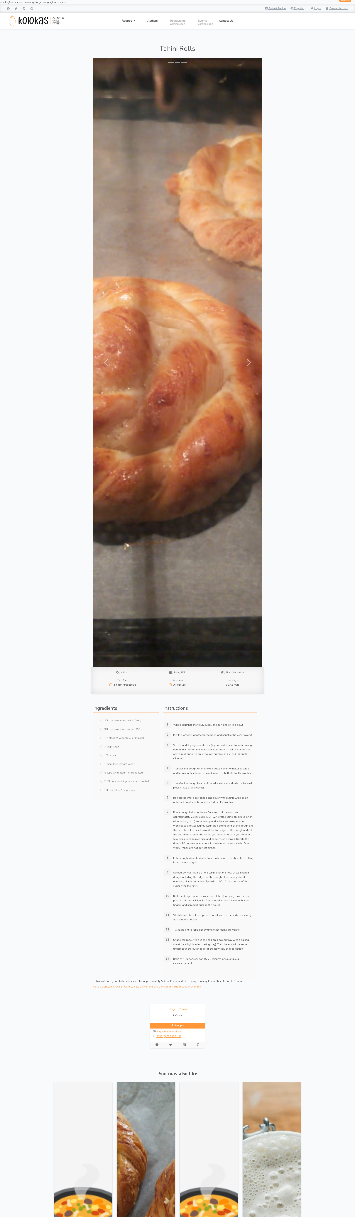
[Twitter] (16, 8)
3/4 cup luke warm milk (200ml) (122, 720)
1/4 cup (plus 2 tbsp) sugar (120, 790)
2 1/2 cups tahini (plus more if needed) (127, 781)
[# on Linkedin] (184, 1045)
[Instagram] (32, 8)
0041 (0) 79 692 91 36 (168, 1036)
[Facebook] (8, 8)
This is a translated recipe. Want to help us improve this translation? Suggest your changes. (146, 986)
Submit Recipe (277, 8)
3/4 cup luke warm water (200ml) (123, 729)
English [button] (298, 8)
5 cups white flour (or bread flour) (124, 772)
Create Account (338, 8)
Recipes (127, 21)
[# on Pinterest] (198, 1045)
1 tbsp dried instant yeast (119, 764)
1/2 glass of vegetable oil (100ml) (124, 738)
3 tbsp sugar (111, 746)
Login (317, 8)
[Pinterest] (24, 8)
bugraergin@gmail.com (169, 1031)
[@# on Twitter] (171, 1045)
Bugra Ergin (177, 1009)
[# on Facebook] (157, 1045)
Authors (152, 21)
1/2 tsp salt (111, 755)
